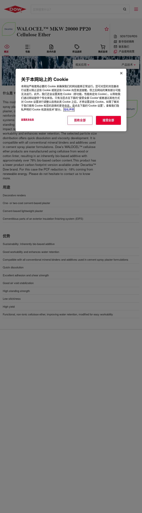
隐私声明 (69, 109)
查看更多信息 (27, 119)
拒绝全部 (80, 120)
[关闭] (121, 73)
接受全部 (108, 120)
